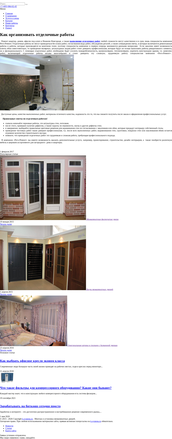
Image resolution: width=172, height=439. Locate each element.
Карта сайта (10, 431)
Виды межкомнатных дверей (100, 289)
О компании (11, 16)
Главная (9, 13)
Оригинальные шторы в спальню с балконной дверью (92, 345)
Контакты (9, 25)
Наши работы (11, 23)
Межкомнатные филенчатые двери (103, 219)
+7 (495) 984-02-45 (8, 6)
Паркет (8, 28)
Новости (9, 426)
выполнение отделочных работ (85, 41)
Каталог (9, 21)
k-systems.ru (27, 419)
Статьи (8, 428)
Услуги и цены (12, 18)
